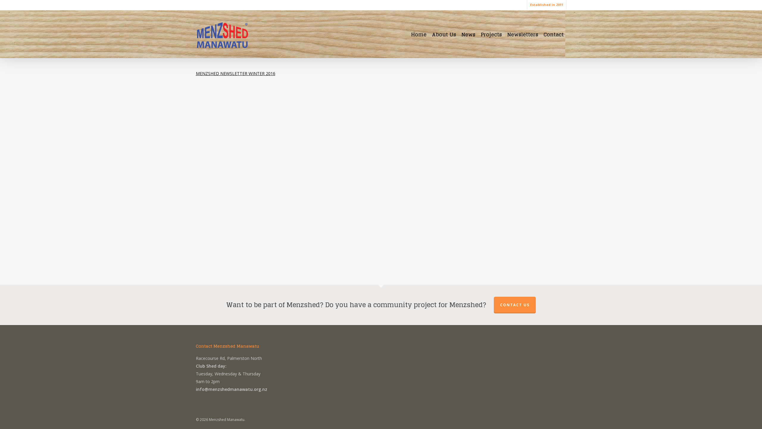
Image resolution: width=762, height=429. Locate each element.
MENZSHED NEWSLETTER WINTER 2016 (235, 73)
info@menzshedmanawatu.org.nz (231, 389)
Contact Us (515, 304)
